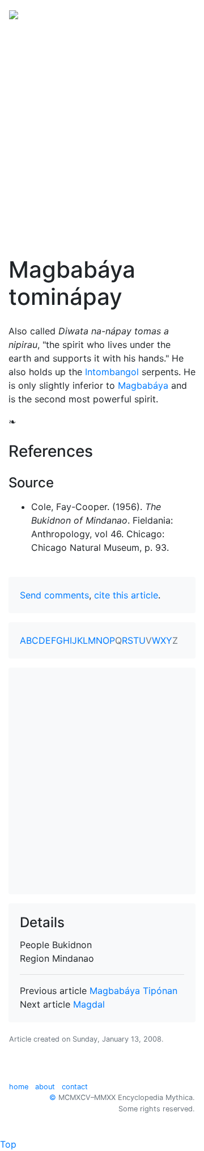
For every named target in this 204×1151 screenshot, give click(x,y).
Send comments (54, 595)
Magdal (89, 1004)
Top (8, 1144)
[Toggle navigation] (179, 13)
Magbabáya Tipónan (133, 990)
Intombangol (112, 371)
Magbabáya (143, 385)
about (45, 1086)
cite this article (126, 595)
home (18, 1086)
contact (75, 1086)
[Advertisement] (102, 135)
